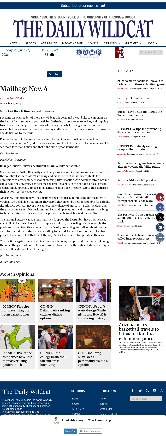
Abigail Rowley (123, 154)
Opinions (110, 43)
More (150, 43)
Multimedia (132, 43)
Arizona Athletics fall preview (137, 180)
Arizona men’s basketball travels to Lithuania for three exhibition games (141, 82)
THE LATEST (126, 71)
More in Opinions (17, 274)
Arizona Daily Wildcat (12, 98)
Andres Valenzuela (125, 171)
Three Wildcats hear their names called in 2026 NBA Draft (139, 237)
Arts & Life (49, 43)
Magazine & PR (72, 43)
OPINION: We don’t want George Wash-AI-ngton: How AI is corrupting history (92, 312)
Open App (70, 431)
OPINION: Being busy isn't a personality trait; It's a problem (93, 359)
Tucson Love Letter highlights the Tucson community (139, 113)
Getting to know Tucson (133, 98)
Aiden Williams (123, 136)
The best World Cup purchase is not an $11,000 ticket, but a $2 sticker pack (140, 218)
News (13, 43)
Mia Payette (122, 119)
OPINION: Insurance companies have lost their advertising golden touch (17, 359)
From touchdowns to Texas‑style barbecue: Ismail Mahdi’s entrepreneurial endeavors (138, 198)
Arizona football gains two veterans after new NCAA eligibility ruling (140, 165)
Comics (93, 43)
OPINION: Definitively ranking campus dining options (137, 148)
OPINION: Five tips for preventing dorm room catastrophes (139, 130)
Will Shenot (122, 88)
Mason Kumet (123, 226)
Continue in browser (90, 431)
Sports (30, 43)
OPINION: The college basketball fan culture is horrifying (53, 359)
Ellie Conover (123, 102)
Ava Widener (122, 184)
